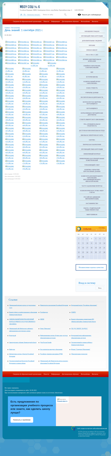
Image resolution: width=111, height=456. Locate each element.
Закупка (92, 140)
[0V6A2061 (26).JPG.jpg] (64, 98)
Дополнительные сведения (92, 41)
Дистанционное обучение (70, 21)
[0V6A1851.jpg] (36, 45)
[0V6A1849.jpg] (10, 45)
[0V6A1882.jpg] (36, 57)
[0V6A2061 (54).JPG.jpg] (64, 136)
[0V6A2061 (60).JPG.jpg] (30, 147)
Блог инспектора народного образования (51, 349)
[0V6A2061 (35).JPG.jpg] (13, 114)
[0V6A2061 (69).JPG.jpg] (47, 158)
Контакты (95, 21)
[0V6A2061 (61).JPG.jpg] (47, 147)
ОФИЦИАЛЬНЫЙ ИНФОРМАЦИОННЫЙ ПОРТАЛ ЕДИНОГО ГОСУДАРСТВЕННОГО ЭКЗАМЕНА (22, 321)
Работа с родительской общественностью (92, 209)
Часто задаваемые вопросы (92, 186)
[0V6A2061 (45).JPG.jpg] (47, 125)
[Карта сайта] (24, 14)
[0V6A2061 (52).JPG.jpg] (30, 136)
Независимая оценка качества (91, 267)
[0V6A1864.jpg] (61, 48)
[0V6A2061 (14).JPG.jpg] (64, 82)
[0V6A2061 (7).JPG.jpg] (13, 76)
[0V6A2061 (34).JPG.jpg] (64, 109)
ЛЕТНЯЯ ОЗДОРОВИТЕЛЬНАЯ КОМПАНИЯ (92, 60)
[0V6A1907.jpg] (23, 63)
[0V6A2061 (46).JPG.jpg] (64, 125)
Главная (7, 27)
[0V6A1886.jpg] (61, 57)
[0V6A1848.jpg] (61, 42)
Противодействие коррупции (92, 36)
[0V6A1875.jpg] (23, 54)
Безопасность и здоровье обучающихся (92, 103)
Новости (46, 21)
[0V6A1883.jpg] (48, 57)
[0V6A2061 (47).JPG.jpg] (13, 131)
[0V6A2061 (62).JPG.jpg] (64, 147)
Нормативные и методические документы (92, 114)
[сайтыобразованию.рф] (105, 5)
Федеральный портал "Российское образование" (84, 305)
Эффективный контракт (91, 154)
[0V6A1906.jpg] (10, 63)
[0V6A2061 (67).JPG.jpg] (13, 158)
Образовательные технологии (79, 354)
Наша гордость (92, 88)
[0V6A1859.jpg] (23, 48)
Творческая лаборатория (92, 144)
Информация (55, 21)
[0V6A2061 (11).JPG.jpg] (13, 82)
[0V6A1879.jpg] (10, 57)
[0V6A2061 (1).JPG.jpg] (38, 65)
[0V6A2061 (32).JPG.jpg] (30, 109)
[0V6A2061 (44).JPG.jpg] (30, 125)
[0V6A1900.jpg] (36, 60)
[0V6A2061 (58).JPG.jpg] (64, 141)
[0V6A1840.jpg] (10, 42)
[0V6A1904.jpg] (61, 60)
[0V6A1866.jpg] (23, 51)
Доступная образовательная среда (92, 130)
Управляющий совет (92, 165)
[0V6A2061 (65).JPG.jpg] (47, 152)
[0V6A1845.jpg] (36, 42)
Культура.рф (12, 335)
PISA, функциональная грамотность (92, 125)
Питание (92, 45)
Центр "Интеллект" (45, 328)
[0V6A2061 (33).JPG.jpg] (47, 109)
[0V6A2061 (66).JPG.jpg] (64, 152)
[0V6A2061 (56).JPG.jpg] (30, 141)
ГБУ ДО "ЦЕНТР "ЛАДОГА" (79, 328)
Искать (65, 14)
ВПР (92, 72)
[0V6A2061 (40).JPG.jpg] (30, 120)
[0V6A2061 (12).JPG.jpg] (30, 82)
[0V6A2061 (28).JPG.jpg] (30, 103)
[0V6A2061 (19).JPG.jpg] (13, 93)
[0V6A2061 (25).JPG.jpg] (47, 98)
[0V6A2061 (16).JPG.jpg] (30, 87)
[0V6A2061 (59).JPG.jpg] (13, 147)
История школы (92, 77)
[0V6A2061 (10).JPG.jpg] (64, 76)
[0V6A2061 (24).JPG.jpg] (30, 98)
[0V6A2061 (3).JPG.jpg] (13, 71)
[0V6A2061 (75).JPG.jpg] (13, 169)
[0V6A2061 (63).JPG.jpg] (13, 152)
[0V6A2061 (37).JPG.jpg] (47, 114)
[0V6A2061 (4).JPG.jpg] (30, 71)
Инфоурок (12, 349)
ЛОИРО (73, 312)
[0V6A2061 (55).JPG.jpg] (13, 141)
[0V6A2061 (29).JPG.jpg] (47, 103)
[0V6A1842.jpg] (23, 42)
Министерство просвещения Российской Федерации (54, 305)
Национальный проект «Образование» (91, 82)
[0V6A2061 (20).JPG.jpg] (30, 93)
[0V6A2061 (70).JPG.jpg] (64, 158)
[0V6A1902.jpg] (48, 60)
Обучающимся (91, 108)
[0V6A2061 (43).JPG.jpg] (13, 125)
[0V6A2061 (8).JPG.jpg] (30, 76)
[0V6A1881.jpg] (23, 57)
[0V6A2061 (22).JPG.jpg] (64, 93)
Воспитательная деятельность (92, 97)
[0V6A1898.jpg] (23, 60)
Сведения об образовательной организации (27, 21)
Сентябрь (102, 228)
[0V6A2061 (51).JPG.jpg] (13, 136)
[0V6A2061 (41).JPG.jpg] (47, 120)
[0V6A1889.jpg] (10, 60)
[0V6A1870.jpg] (48, 51)
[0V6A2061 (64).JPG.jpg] (30, 152)
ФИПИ (42, 319)
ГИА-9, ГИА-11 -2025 (92, 55)
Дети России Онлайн (45, 342)
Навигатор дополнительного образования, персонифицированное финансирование (92, 178)
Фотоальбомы (15, 27)
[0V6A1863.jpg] (48, 48)
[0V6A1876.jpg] (36, 54)
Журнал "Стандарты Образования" (80, 349)
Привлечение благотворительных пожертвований (92, 159)
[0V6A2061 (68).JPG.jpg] (30, 158)
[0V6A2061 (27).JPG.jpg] (13, 103)
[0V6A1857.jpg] (61, 45)
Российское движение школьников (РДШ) (92, 198)
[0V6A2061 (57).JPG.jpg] (47, 141)
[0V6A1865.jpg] (10, 51)
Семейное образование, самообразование (92, 66)
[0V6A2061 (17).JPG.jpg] (47, 87)
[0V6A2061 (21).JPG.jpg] (47, 93)
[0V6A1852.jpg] (48, 45)
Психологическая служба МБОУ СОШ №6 (92, 191)
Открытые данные (91, 92)
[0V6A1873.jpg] (61, 51)
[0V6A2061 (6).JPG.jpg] (64, 71)
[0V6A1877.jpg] (48, 54)
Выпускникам (92, 214)
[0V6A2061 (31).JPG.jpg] (13, 109)
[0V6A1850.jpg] (23, 45)
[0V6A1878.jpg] (61, 54)
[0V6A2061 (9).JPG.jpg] (47, 76)
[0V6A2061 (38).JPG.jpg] (64, 114)
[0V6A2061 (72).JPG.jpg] (30, 163)
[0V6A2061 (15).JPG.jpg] (13, 87)
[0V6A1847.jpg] (48, 42)
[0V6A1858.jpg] (10, 48)
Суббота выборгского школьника (92, 119)
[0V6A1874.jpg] (10, 54)
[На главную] (21, 14)
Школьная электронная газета (92, 135)
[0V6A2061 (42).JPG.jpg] (64, 120)
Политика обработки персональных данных (91, 170)
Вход (99, 288)
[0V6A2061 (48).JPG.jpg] (30, 131)
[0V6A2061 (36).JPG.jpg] (30, 114)
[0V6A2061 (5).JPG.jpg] (47, 71)
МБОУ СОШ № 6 (30, 7)
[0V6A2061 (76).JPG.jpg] (30, 169)
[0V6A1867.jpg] (36, 51)
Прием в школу (91, 50)
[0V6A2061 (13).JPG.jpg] (47, 82)
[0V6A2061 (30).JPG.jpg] (64, 103)
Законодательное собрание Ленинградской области (22, 342)
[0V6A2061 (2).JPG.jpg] (55, 65)
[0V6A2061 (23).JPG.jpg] (13, 98)
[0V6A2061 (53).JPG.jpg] (47, 136)
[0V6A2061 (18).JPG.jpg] (64, 87)
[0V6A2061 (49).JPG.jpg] (47, 131)
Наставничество (92, 203)
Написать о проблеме (22, 420)
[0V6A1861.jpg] (36, 48)
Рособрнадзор (44, 312)
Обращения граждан (92, 31)
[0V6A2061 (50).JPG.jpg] (64, 131)
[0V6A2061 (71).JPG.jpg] (13, 163)
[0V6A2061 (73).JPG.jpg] (47, 163)
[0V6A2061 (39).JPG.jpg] (13, 120)
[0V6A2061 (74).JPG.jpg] (64, 163)
